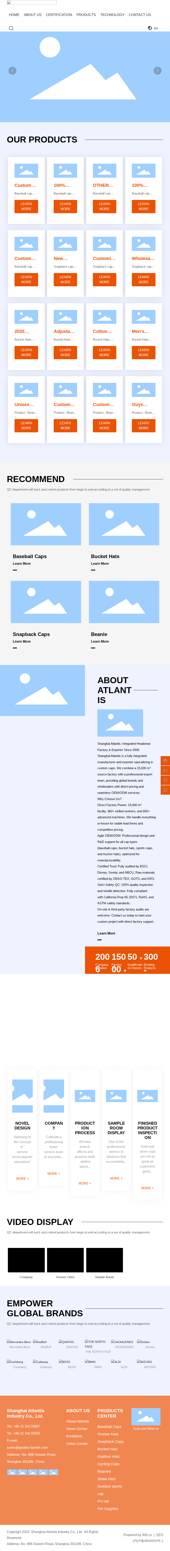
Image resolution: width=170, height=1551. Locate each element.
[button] (158, 71)
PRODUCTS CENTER (110, 1413)
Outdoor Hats (108, 1456)
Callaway (46, 1367)
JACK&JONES (124, 1347)
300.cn (147, 1535)
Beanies (104, 1471)
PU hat (103, 1501)
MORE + (22, 1178)
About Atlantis (77, 1421)
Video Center (77, 1444)
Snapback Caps (31, 634)
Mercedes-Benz (20, 1347)
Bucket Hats (105, 556)
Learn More (22, 563)
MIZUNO (150, 1367)
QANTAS (72, 1347)
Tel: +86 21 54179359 (23, 1433)
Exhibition (74, 1436)
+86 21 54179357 (26, 1426)
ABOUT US (78, 1410)
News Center (77, 1429)
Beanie (99, 634)
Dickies (150, 1347)
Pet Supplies (107, 1509)
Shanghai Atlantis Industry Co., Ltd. (25, 1413)
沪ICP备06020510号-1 (148, 1541)
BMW (98, 1367)
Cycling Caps (108, 1464)
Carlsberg (19, 1367)
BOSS (72, 1367)
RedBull (46, 1347)
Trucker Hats (108, 1434)
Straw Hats (106, 1479)
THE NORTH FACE (98, 1351)
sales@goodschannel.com (27, 1447)
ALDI (124, 1367)
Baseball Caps (30, 556)
